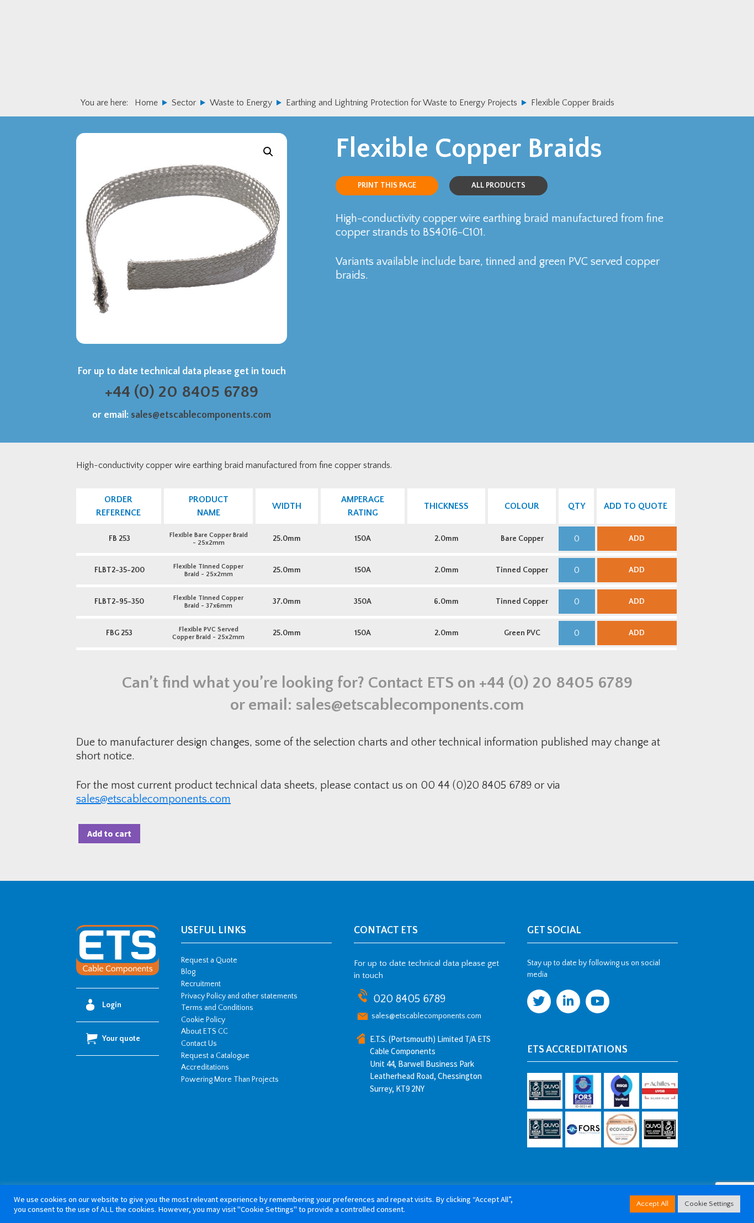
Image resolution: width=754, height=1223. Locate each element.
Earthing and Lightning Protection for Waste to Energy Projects (401, 103)
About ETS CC (204, 1031)
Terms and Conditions (217, 1007)
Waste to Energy (241, 103)
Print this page (387, 185)
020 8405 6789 (409, 999)
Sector (184, 103)
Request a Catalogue (215, 1055)
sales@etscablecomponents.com (201, 415)
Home (146, 103)
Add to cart (109, 833)
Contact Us (199, 1043)
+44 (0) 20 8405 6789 (181, 392)
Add (637, 538)
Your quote (121, 1038)
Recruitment (201, 984)
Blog (188, 971)
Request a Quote (209, 960)
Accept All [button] (652, 1204)
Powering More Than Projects (230, 1079)
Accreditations (205, 1067)
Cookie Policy (203, 1019)
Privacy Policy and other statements (239, 996)
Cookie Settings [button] (709, 1204)
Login (111, 1005)
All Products (498, 185)
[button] (268, 152)
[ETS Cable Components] (117, 973)
